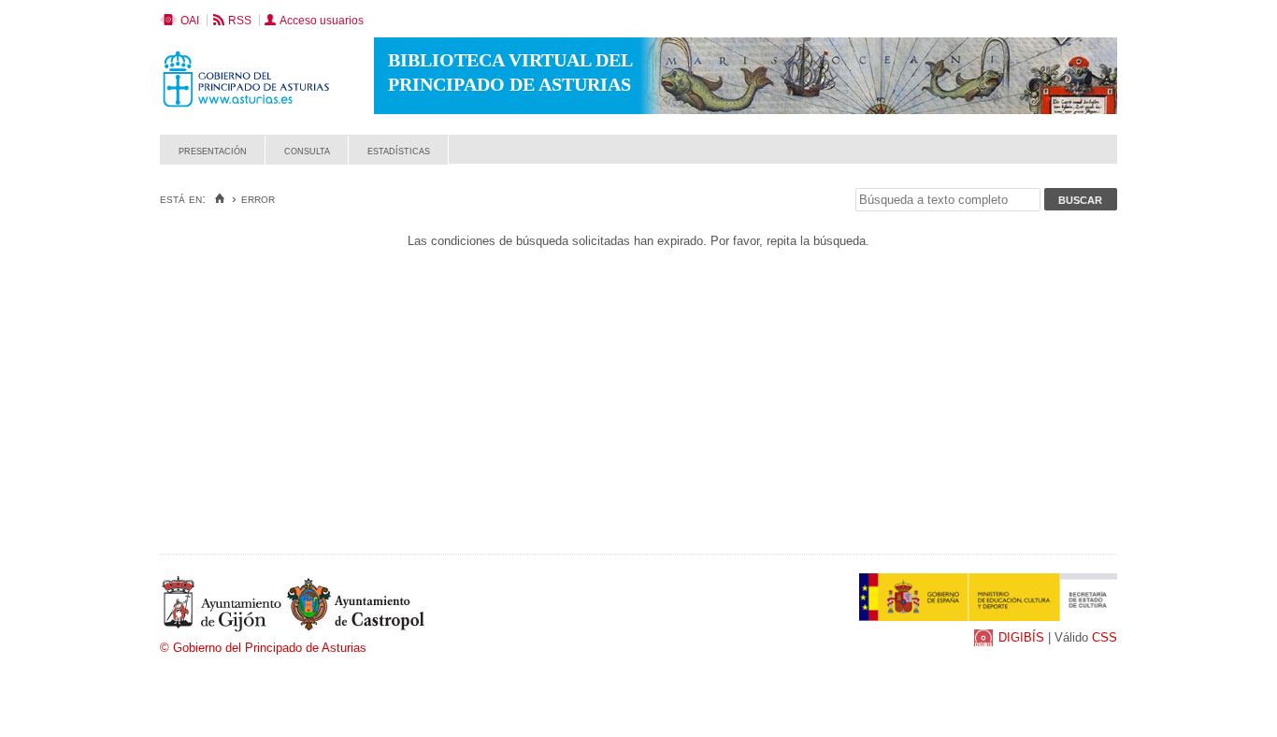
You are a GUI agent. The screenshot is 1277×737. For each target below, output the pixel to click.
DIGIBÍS (1021, 637)
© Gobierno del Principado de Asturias (263, 648)
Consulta (307, 150)
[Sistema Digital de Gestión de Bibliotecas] (1085, 159)
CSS (1104, 637)
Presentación (213, 150)
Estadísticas (398, 150)
